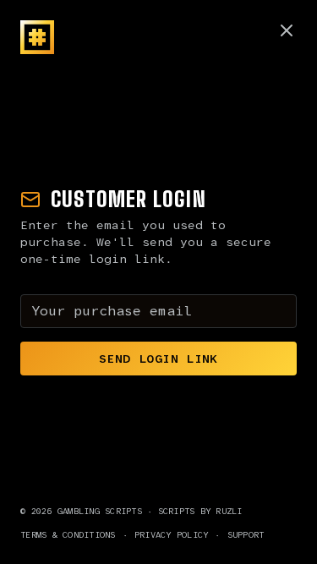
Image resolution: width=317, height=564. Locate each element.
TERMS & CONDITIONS (68, 534)
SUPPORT (246, 534)
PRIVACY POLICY (171, 534)
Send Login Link (158, 358)
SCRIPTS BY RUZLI (200, 511)
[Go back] (286, 30)
